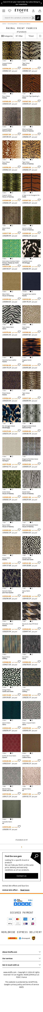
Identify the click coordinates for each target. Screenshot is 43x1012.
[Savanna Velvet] (31, 215)
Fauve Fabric (6, 558)
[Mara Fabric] (11, 281)
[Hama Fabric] (31, 578)
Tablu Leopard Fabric (28, 723)
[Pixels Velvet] (11, 380)
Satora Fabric (6, 723)
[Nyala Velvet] (11, 644)
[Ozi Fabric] (31, 644)
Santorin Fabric (7, 591)
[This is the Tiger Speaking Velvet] (31, 83)
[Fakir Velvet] (31, 314)
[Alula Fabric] (31, 743)
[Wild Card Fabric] (31, 116)
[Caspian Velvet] (11, 182)
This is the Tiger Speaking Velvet (31, 96)
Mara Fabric (6, 294)
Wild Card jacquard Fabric (30, 525)
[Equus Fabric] (11, 512)
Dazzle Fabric (26, 492)
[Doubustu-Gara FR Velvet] (31, 611)
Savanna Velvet (27, 228)
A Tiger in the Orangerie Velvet (31, 195)
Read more (24, 890)
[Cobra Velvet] (11, 479)
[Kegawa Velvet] (31, 347)
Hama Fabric (26, 591)
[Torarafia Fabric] (11, 809)
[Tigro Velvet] (31, 380)
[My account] (33, 11)
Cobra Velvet (6, 492)
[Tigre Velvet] (31, 149)
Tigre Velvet (26, 162)
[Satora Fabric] (11, 710)
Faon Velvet (6, 162)
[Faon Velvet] (11, 149)
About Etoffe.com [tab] (9, 952)
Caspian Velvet (6, 195)
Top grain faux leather (29, 294)
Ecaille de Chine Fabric (9, 756)
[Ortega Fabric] (11, 677)
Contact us (21, 876)
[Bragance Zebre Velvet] (31, 413)
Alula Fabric (26, 756)
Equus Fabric (6, 525)
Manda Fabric (6, 789)
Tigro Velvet (26, 393)
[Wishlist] (9, 11)
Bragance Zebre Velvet (29, 426)
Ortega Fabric (6, 690)
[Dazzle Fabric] (31, 479)
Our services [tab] (7, 958)
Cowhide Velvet (27, 261)
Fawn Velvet (6, 459)
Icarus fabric (26, 690)
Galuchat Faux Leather (9, 360)
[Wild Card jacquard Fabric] (31, 512)
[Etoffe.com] (21, 11)
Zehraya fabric (26, 558)
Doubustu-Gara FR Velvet (30, 624)
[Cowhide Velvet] (31, 248)
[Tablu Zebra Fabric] (11, 314)
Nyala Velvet (6, 657)
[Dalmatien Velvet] (11, 611)
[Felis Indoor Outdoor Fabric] (11, 248)
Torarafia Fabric (7, 822)
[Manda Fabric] (11, 776)
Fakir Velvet (26, 327)
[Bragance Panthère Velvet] (31, 446)
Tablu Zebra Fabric (8, 327)
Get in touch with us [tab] (10, 965)
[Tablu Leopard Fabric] (31, 710)
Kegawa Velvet (26, 360)
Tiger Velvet (26, 63)
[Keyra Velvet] (11, 215)
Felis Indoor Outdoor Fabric (10, 261)
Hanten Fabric (26, 789)
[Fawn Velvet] (11, 446)
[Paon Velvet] (11, 83)
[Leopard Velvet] (11, 50)
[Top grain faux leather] (31, 281)
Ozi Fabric (25, 657)
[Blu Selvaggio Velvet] (11, 413)
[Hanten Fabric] (31, 776)
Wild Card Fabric (27, 129)
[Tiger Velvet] (31, 50)
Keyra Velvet (6, 228)
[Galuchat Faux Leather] (11, 347)
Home (4, 23)
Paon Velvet (6, 96)
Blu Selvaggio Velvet (8, 426)
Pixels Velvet (6, 393)
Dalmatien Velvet (7, 624)
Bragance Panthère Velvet (30, 459)
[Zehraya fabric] (31, 545)
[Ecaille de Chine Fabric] (11, 743)
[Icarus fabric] (31, 677)
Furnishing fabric (12, 23)
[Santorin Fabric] (11, 578)
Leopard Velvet (7, 63)
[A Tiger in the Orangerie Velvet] (31, 182)
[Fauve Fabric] (11, 545)
